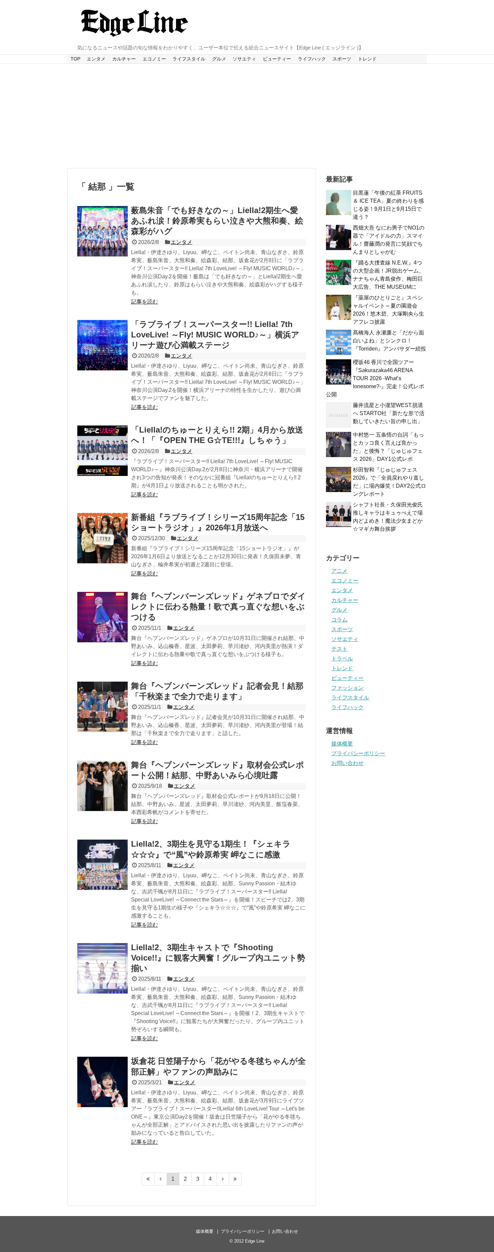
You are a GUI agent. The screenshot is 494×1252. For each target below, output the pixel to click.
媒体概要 (342, 743)
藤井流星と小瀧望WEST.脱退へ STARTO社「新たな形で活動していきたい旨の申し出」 (388, 413)
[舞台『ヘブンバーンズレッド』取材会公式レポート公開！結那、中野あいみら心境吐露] (102, 786)
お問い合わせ (347, 763)
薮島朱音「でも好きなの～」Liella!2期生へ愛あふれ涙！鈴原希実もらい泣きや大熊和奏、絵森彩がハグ (217, 221)
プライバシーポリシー (358, 753)
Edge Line (254, 1241)
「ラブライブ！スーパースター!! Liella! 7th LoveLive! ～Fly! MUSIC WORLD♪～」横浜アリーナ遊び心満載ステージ (215, 335)
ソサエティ (244, 59)
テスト (339, 649)
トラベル (342, 658)
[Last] (235, 1179)
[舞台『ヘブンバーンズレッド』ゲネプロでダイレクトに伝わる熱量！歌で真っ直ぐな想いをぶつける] (102, 617)
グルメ (219, 59)
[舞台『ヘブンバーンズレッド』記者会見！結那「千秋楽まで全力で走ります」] (102, 707)
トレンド (367, 59)
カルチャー (124, 59)
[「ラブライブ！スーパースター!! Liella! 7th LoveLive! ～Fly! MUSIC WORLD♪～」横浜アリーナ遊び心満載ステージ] (102, 345)
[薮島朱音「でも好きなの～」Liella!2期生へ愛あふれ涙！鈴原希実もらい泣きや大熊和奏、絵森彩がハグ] (102, 231)
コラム (339, 619)
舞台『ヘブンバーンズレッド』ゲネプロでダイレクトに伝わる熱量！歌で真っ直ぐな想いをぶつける (218, 606)
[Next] (223, 1179)
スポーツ (341, 59)
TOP (75, 59)
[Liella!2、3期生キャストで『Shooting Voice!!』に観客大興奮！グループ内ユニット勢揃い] (102, 968)
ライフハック (312, 59)
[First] (148, 1179)
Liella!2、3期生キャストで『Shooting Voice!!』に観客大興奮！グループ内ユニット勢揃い (218, 958)
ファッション (347, 688)
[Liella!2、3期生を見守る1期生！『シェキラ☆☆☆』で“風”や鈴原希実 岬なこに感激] (102, 865)
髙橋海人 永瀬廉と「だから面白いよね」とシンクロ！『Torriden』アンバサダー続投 (389, 341)
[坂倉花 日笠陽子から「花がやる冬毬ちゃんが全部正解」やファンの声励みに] (102, 1082)
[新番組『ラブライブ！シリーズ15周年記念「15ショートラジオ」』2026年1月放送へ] (102, 538)
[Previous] (161, 1179)
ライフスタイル (188, 59)
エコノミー (154, 59)
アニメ (339, 571)
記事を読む (144, 302)
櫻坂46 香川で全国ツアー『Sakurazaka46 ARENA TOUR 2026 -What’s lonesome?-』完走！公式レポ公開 (375, 378)
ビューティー (277, 59)
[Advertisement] (247, 116)
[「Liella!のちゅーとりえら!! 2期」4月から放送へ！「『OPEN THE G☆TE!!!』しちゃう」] (102, 451)
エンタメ (96, 59)
